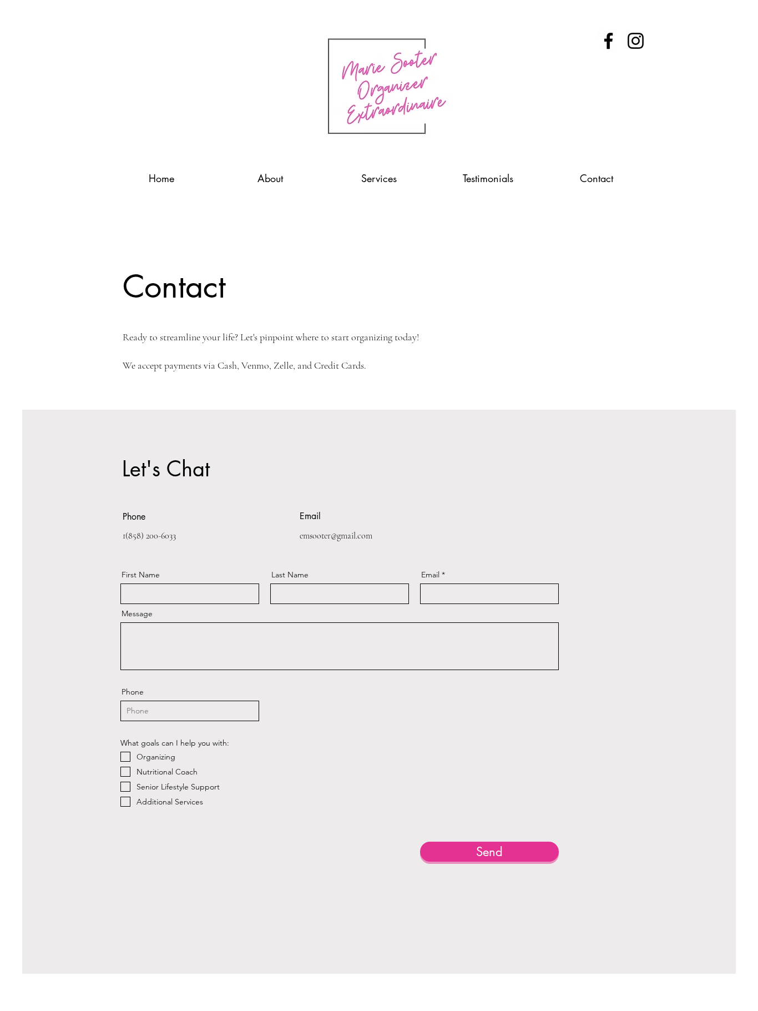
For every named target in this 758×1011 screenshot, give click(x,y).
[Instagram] (635, 41)
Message (137, 613)
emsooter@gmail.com (336, 535)
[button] (379, 173)
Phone (133, 692)
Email (430, 575)
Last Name (290, 575)
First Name (141, 575)
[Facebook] (608, 41)
